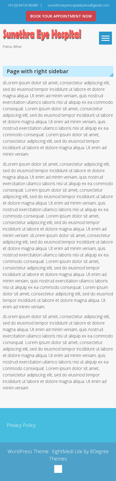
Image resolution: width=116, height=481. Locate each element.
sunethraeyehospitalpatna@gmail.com (78, 5)
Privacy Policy (21, 425)
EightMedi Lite (68, 451)
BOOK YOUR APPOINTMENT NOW (61, 16)
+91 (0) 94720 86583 (23, 5)
